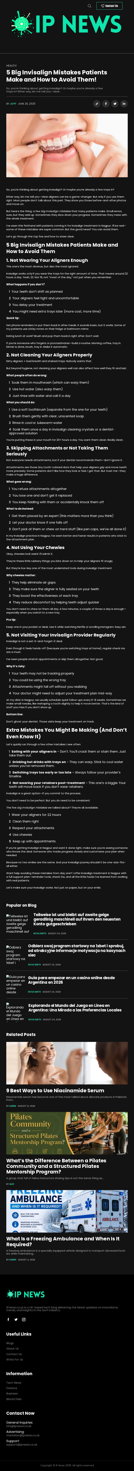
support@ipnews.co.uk (21, 1444)
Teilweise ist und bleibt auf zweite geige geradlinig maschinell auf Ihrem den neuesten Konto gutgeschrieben (77, 919)
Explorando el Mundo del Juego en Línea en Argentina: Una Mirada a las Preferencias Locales (74, 1008)
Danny (12, 1259)
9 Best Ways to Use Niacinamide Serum (55, 1090)
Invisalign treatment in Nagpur (91, 225)
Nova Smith (40, 933)
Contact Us (111, 6)
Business (12, 1393)
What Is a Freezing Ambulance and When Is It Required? (63, 1241)
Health (11, 66)
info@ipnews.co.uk (18, 1426)
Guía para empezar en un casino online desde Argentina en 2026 (71, 980)
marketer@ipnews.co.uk (23, 1435)
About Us (12, 1348)
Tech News (13, 1382)
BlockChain (14, 1399)
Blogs (10, 1343)
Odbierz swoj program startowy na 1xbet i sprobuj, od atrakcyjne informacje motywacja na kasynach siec (76, 950)
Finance (11, 1388)
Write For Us (14, 1359)
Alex (11, 1184)
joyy (13, 103)
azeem (12, 1105)
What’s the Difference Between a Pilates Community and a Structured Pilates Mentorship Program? (56, 1166)
